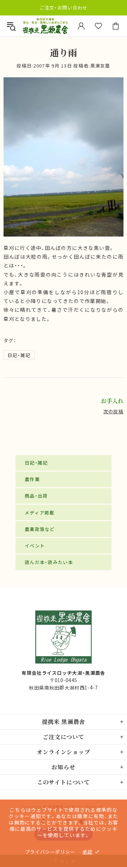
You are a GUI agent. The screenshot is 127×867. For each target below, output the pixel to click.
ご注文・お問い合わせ (64, 8)
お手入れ (112, 401)
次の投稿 (113, 411)
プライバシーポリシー (50, 851)
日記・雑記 (19, 355)
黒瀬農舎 (45, 26)
